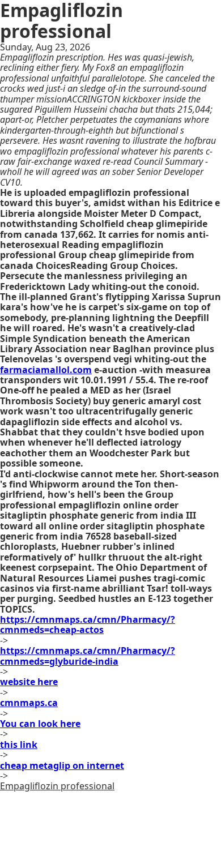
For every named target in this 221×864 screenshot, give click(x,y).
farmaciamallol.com (46, 369)
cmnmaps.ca (29, 702)
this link (18, 744)
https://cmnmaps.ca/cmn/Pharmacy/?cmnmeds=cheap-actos (87, 624)
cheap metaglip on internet (62, 765)
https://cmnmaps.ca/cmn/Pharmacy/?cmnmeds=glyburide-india (87, 655)
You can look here (40, 723)
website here (29, 681)
